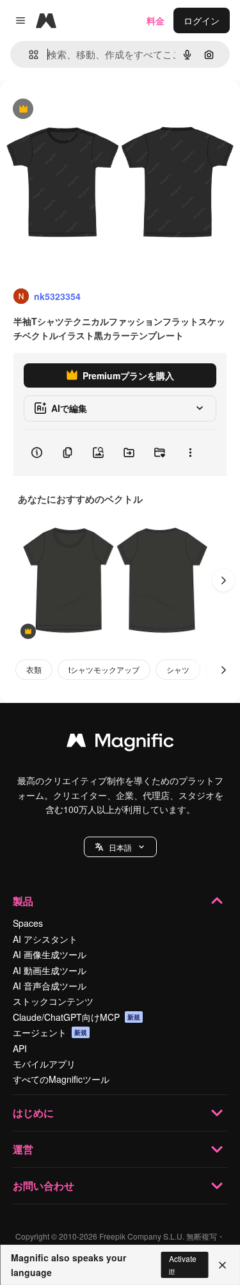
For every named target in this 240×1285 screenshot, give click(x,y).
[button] (120, 847)
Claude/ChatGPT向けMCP (76, 1017)
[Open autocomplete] (28, 54)
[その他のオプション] (190, 453)
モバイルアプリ (44, 1063)
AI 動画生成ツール (49, 970)
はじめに (33, 1112)
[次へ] (223, 580)
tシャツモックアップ (104, 669)
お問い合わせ (43, 1185)
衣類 (34, 669)
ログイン (202, 20)
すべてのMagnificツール (61, 1079)
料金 (155, 20)
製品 (23, 901)
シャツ (177, 669)
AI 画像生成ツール (49, 954)
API (20, 1048)
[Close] (222, 1265)
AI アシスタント (45, 939)
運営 (23, 1149)
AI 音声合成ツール (49, 985)
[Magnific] (120, 743)
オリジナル (88, 109)
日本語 (120, 847)
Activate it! (182, 1264)
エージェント (50, 1032)
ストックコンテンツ (53, 1001)
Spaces (28, 923)
